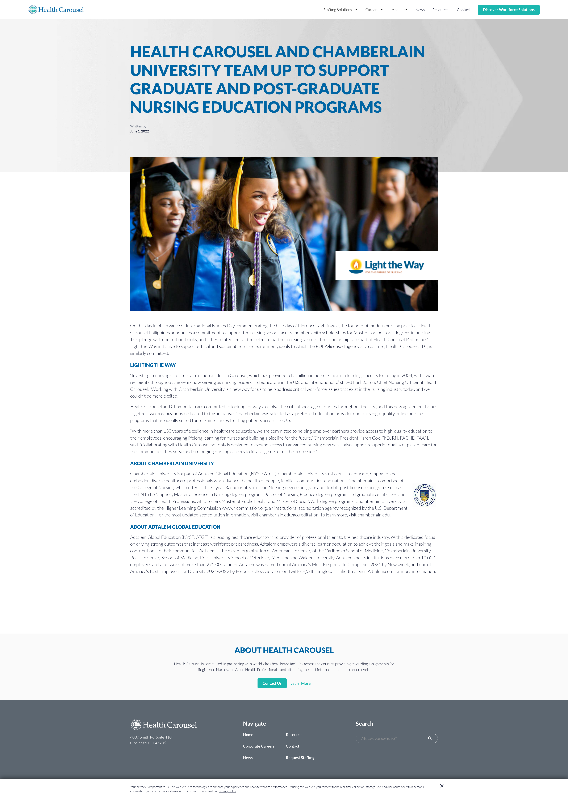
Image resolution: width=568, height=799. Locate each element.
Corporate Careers (258, 746)
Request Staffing (300, 757)
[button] (341, 9)
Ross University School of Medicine (164, 557)
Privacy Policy (227, 791)
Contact (463, 9)
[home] (56, 9)
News (420, 9)
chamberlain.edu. (374, 514)
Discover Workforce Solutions (509, 9)
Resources (440, 9)
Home (248, 734)
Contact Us (272, 683)
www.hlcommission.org (244, 508)
